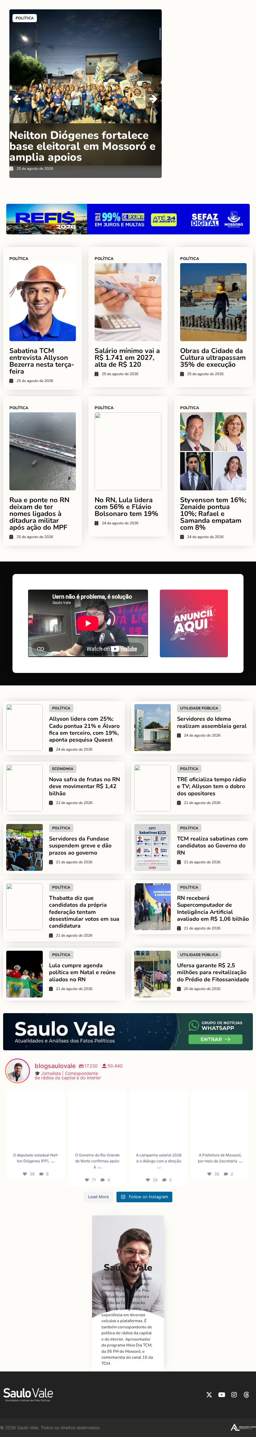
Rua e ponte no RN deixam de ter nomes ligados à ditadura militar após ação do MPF (39, 513)
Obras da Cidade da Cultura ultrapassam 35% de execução (213, 357)
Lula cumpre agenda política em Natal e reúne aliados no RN (82, 972)
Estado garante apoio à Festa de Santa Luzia (85, 144)
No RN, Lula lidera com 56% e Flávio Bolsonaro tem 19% (126, 506)
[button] (153, 99)
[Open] (36, 1119)
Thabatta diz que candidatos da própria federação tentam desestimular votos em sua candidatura (84, 912)
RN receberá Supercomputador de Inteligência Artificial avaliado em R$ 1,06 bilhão (213, 908)
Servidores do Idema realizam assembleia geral (212, 722)
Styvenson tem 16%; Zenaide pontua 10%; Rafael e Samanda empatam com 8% (213, 513)
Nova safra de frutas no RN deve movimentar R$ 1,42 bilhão (84, 786)
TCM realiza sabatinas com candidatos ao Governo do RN (212, 845)
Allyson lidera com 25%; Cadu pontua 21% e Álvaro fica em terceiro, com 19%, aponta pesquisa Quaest (84, 729)
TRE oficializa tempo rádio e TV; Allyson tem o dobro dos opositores (211, 786)
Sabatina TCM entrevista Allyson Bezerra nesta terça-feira (41, 361)
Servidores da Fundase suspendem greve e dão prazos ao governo (80, 845)
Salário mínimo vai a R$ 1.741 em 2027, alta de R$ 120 (127, 357)
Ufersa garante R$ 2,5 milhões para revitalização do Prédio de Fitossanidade (213, 972)
